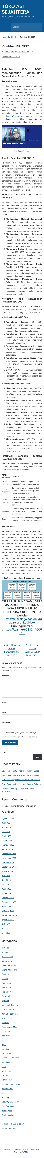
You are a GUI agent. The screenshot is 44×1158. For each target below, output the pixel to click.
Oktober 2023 (8, 911)
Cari (4, 752)
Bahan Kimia (7, 956)
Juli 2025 (6, 875)
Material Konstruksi (10, 1058)
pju (3, 1093)
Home (4, 37)
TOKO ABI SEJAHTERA (15, 9)
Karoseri (5, 1022)
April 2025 (6, 889)
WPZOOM (26, 1152)
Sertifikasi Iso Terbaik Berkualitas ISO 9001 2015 (32, 650)
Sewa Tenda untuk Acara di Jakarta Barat (20, 771)
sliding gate (7, 1111)
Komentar (6, 675)
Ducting (5, 974)
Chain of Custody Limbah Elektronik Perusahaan (18, 790)
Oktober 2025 (8, 862)
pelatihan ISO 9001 (10, 116)
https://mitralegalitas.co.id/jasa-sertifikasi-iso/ (23, 620)
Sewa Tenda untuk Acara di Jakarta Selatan (21, 784)
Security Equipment (10, 1102)
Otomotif (6, 1075)
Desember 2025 (9, 853)
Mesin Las (6, 1071)
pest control (7, 1088)
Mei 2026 (6, 831)
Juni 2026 (6, 827)
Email (5, 712)
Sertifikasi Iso (13, 37)
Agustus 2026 (8, 818)
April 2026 (6, 836)
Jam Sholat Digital (10, 1014)
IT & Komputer (8, 1009)
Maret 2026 (7, 840)
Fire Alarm (6, 983)
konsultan (6, 1031)
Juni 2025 (6, 880)
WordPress (17, 1149)
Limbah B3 (6, 1053)
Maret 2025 (7, 893)
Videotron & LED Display (13, 1124)
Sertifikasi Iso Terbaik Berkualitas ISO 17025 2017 (12, 650)
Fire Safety (6, 992)
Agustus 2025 (8, 871)
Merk (4, 1066)
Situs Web (6, 723)
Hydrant (5, 1000)
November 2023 (9, 906)
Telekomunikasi (8, 1115)
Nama (5, 702)
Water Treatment (9, 1128)
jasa (3, 1018)
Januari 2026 (7, 849)
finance (5, 978)
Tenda (4, 1119)
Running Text (7, 1097)
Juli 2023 (6, 924)
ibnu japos (9, 51)
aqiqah (5, 952)
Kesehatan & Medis (10, 1027)
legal (4, 1044)
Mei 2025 (6, 884)
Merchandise (7, 1062)
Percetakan (7, 1080)
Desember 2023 (9, 902)
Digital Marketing (9, 970)
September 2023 (9, 915)
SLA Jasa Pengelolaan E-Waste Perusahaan (21, 779)
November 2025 (9, 858)
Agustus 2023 (8, 920)
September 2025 (9, 867)
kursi (4, 1040)
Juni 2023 (6, 928)
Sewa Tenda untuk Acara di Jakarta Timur (20, 775)
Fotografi (6, 996)
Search (38, 27)
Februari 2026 (8, 845)
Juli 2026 (6, 823)
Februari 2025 (8, 897)
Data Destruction (9, 965)
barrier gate (7, 961)
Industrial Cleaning (10, 1005)
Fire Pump (6, 987)
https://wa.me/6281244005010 (23, 631)
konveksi (6, 1036)
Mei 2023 (6, 933)
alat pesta (6, 948)
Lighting (5, 1049)
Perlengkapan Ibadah (11, 1084)
